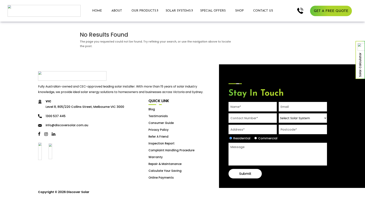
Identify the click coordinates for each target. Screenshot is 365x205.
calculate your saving (165, 171)
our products (144, 10)
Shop (239, 10)
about (116, 10)
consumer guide (161, 123)
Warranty (155, 157)
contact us (263, 10)
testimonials (158, 116)
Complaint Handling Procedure (171, 150)
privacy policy (158, 130)
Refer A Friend (158, 137)
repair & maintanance (165, 164)
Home (97, 10)
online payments (161, 178)
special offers (213, 10)
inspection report (161, 143)
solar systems (178, 10)
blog (151, 109)
